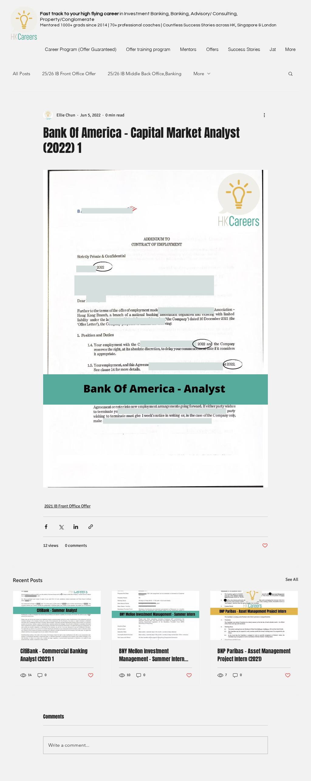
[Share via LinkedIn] (76, 527)
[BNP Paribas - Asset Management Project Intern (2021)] (254, 615)
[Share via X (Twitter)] (61, 527)
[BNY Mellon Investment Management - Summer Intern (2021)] (156, 615)
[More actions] (264, 115)
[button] (290, 73)
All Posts (21, 73)
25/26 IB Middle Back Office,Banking (144, 73)
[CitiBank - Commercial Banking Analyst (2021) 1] (57, 615)
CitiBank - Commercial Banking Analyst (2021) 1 (53, 655)
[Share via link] (91, 527)
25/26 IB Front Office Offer (69, 73)
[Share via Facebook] (46, 527)
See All (291, 579)
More (198, 73)
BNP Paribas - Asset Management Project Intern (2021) (253, 655)
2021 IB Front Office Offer (67, 506)
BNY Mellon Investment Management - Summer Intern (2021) (151, 655)
